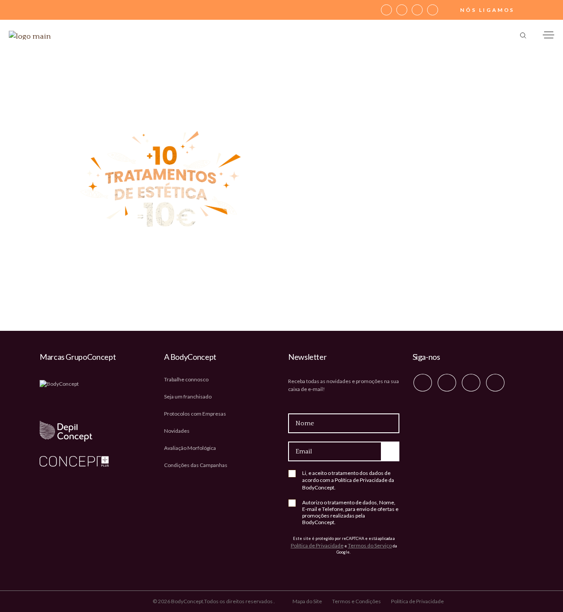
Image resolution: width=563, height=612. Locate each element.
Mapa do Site (307, 601)
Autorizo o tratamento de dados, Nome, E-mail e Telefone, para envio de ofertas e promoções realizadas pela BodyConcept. (350, 512)
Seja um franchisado (188, 396)
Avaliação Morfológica (190, 448)
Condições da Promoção (402, 260)
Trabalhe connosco (186, 379)
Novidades (177, 430)
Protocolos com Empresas (195, 413)
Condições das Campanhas (195, 465)
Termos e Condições (356, 601)
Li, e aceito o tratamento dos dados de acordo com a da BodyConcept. (348, 480)
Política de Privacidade (361, 480)
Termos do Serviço (370, 545)
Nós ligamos (487, 10)
